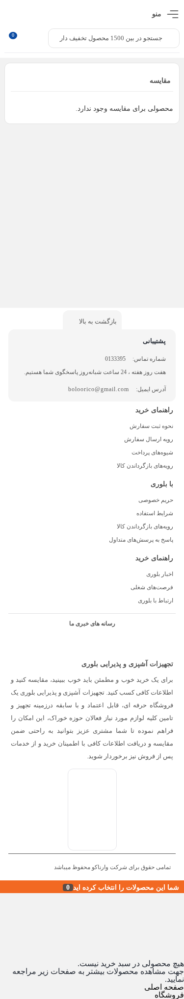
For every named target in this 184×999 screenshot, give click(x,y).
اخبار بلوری (159, 574)
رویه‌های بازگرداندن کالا (145, 465)
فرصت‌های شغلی (152, 587)
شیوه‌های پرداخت (152, 452)
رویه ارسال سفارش (148, 439)
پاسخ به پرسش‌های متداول (141, 539)
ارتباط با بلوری (155, 600)
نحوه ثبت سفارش (151, 426)
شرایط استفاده (154, 513)
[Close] (2, 887)
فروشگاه (169, 995)
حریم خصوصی (155, 500)
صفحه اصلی (164, 987)
